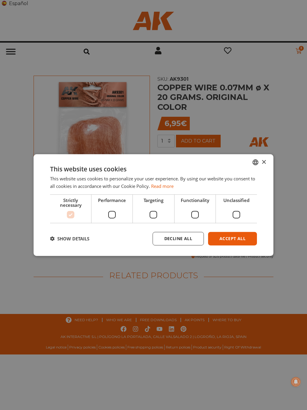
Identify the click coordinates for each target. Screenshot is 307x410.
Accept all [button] (232, 238)
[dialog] (153, 205)
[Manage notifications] (296, 382)
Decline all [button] (178, 238)
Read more (162, 186)
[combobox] (255, 162)
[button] (69, 238)
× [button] (263, 162)
